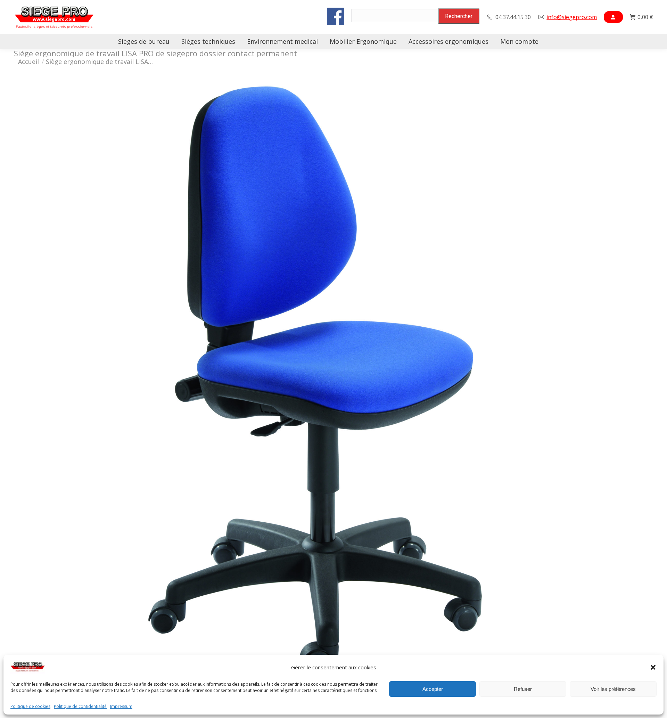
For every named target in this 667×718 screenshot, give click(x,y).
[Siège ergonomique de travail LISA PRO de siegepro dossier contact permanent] (333, 386)
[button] (653, 667)
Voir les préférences (613, 689)
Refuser (523, 689)
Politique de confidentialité (80, 706)
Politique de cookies (30, 706)
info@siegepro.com (571, 17)
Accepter (432, 689)
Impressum (121, 706)
